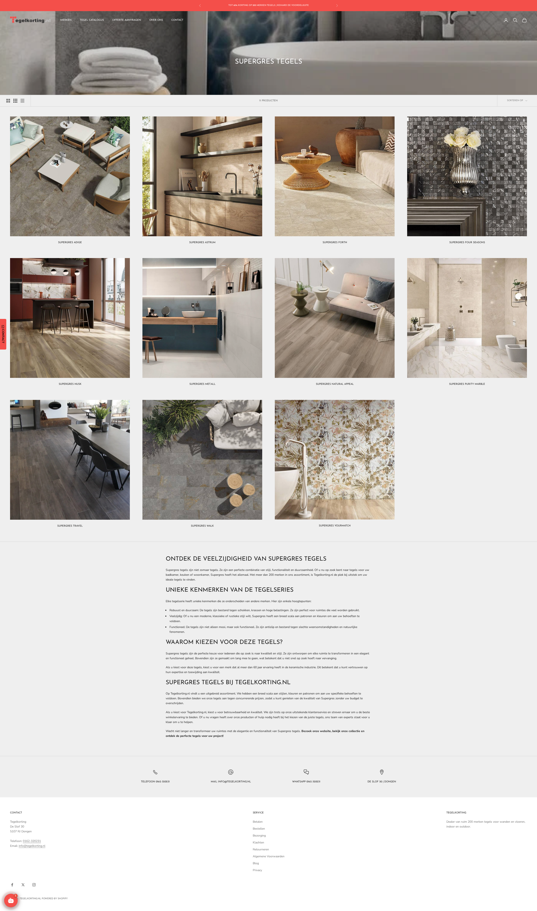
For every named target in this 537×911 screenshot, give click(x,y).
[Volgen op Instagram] (34, 885)
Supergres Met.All (202, 384)
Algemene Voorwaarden (268, 856)
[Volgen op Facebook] (12, 885)
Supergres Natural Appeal (335, 384)
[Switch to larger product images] (8, 100)
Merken (66, 20)
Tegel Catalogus (92, 20)
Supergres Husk (70, 384)
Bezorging (259, 836)
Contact (177, 20)
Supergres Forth (335, 242)
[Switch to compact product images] (22, 100)
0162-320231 (32, 841)
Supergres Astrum (202, 242)
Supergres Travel (70, 526)
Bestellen (259, 829)
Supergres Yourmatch (335, 526)
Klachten (258, 842)
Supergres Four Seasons (467, 242)
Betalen (258, 822)
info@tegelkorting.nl (32, 846)
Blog (256, 863)
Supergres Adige (70, 242)
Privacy (257, 870)
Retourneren (261, 849)
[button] (11, 900)
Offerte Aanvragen (126, 20)
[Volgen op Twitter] (23, 885)
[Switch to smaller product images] (15, 100)
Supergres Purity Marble (467, 384)
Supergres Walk (202, 526)
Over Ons (156, 20)
